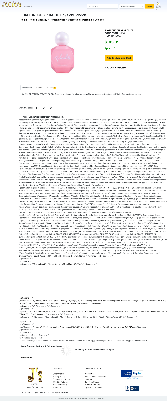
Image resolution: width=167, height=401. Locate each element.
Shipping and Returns (62, 379)
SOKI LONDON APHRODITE (119, 30)
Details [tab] (39, 87)
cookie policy (101, 398)
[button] (158, 6)
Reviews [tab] (50, 87)
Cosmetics (89, 374)
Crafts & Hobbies (92, 385)
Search (149, 6)
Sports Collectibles (93, 387)
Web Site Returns (60, 382)
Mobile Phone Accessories (96, 376)
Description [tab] (27, 87)
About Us (57, 387)
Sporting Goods (92, 382)
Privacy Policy (59, 376)
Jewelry (88, 379)
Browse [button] (27, 6)
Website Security (60, 385)
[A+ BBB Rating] (132, 388)
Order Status (58, 374)
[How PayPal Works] (132, 373)
